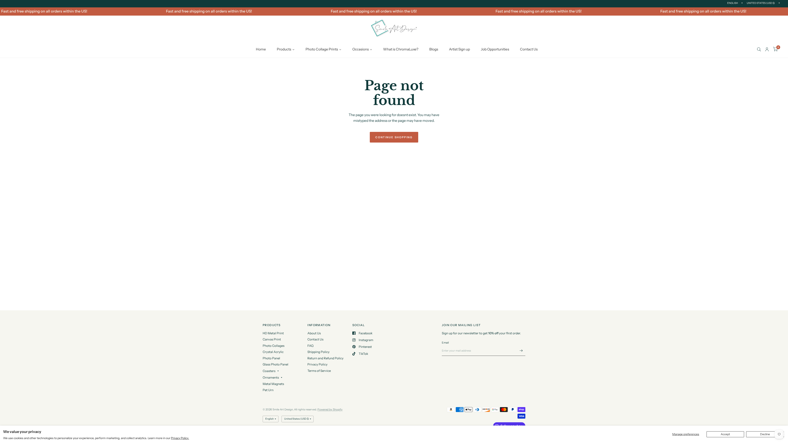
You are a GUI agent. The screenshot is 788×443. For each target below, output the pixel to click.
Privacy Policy (317, 364)
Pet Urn (268, 390)
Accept (725, 434)
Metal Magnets (273, 384)
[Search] (759, 49)
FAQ (310, 346)
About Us (314, 333)
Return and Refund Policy (325, 358)
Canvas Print (272, 339)
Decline (765, 434)
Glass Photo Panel (275, 364)
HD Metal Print (273, 333)
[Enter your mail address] (521, 350)
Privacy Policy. (180, 438)
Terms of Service (319, 371)
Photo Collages (273, 346)
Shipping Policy (318, 352)
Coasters (269, 371)
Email (445, 342)
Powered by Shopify (329, 409)
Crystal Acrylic (273, 352)
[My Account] (767, 49)
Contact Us (315, 339)
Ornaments (271, 377)
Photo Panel (271, 358)
